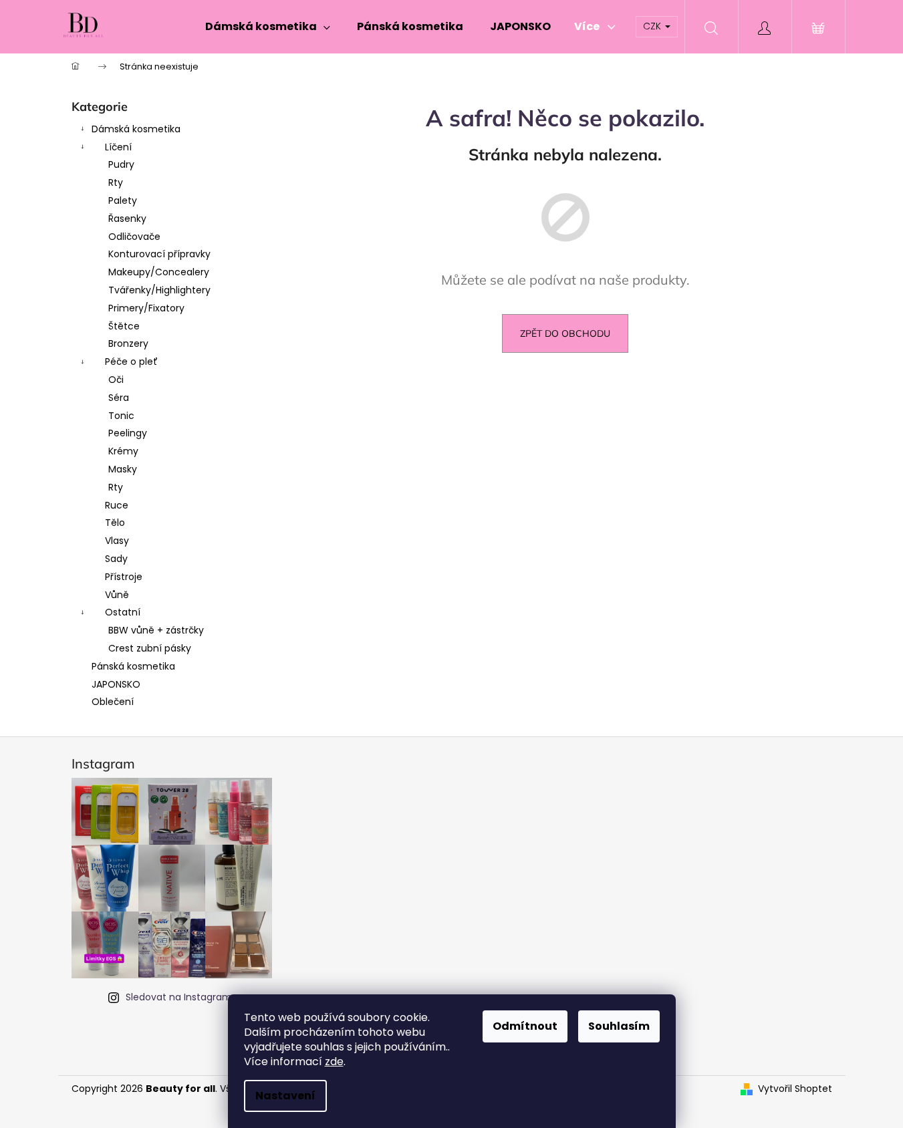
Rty (115, 182)
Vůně (117, 594)
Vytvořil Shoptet (795, 1089)
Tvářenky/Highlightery (159, 290)
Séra (118, 397)
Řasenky (127, 218)
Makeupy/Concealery (158, 272)
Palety (122, 200)
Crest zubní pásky (149, 648)
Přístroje (123, 576)
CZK (653, 26)
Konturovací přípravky (159, 254)
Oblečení (113, 701)
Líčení (118, 147)
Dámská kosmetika (136, 129)
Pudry (121, 164)
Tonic (121, 415)
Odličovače (134, 236)
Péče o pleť (131, 361)
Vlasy (117, 540)
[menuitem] (268, 26)
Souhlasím (619, 1026)
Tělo (115, 522)
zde (334, 1061)
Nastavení (285, 1095)
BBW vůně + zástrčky (156, 630)
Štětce (124, 326)
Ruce (116, 505)
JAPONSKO (116, 684)
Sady (116, 558)
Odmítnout (525, 1026)
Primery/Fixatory (146, 308)
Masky (122, 469)
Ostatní (122, 612)
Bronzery (128, 343)
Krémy (123, 451)
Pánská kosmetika (133, 666)
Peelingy (127, 433)
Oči (116, 379)
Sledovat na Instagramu (182, 997)
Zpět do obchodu (565, 333)
